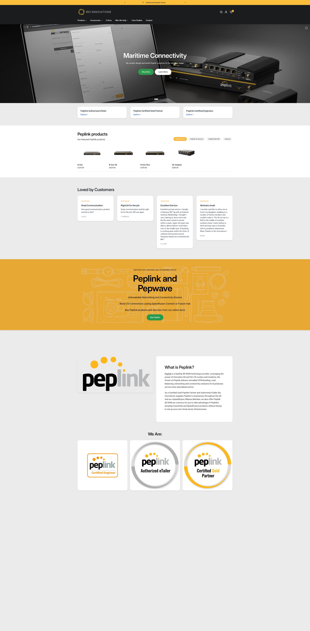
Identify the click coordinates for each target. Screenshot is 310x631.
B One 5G (113, 165)
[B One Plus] (155, 153)
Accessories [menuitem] (95, 20)
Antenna (227, 139)
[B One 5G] (123, 153)
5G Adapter (177, 165)
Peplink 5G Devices (196, 139)
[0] (230, 12)
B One (80, 165)
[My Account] (226, 12)
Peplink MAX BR (214, 139)
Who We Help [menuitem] (120, 20)
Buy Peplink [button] (155, 317)
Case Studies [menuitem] (137, 20)
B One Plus (145, 165)
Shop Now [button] (146, 72)
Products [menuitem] (81, 20)
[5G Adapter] (186, 153)
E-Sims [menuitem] (109, 20)
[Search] (221, 12)
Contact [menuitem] (149, 20)
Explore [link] (84, 115)
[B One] (92, 153)
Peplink (168, 374)
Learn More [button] (163, 72)
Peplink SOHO (180, 139)
